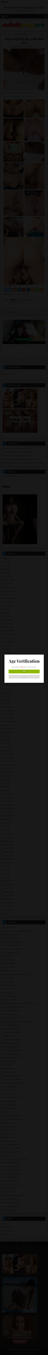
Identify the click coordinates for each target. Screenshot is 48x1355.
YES (24, 671)
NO (24, 677)
